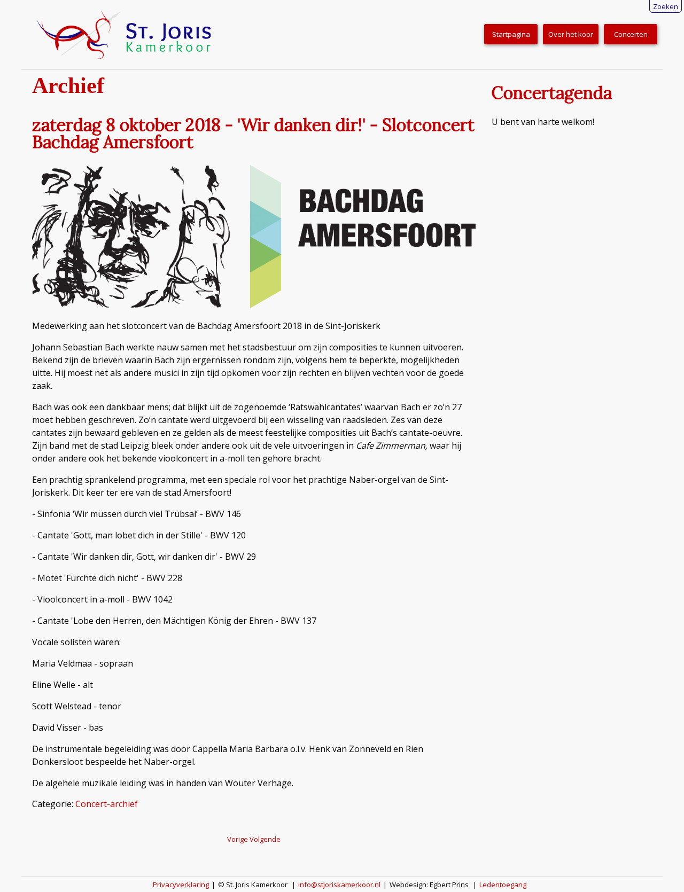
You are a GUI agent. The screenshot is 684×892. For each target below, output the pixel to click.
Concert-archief (106, 804)
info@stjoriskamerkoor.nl (339, 884)
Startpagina (511, 34)
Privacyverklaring (181, 884)
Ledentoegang (502, 884)
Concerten (631, 34)
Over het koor (570, 34)
